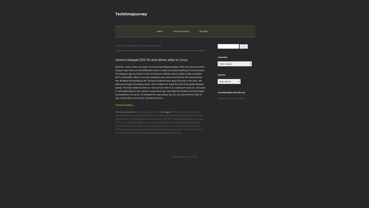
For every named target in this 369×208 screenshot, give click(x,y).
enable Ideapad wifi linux (168, 115)
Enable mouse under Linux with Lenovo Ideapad (160, 119)
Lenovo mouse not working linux (162, 129)
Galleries (203, 31)
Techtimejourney (131, 13)
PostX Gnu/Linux (181, 31)
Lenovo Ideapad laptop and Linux (185, 126)
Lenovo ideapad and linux (159, 126)
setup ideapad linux (152, 132)
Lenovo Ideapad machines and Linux (131, 129)
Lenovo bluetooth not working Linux (131, 126)
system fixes (142, 112)
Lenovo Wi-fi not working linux (190, 129)
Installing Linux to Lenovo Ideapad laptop (152, 122)
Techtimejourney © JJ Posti (184, 156)
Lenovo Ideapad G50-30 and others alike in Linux (151, 59)
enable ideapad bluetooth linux (143, 115)
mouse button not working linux (129, 132)
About (160, 31)
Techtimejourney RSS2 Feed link (231, 98)
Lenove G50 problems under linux (185, 122)
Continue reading (125, 105)
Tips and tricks (154, 112)
